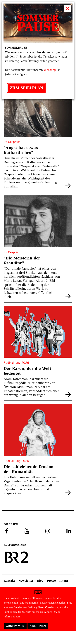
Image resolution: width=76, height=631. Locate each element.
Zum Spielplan (26, 87)
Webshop (50, 70)
